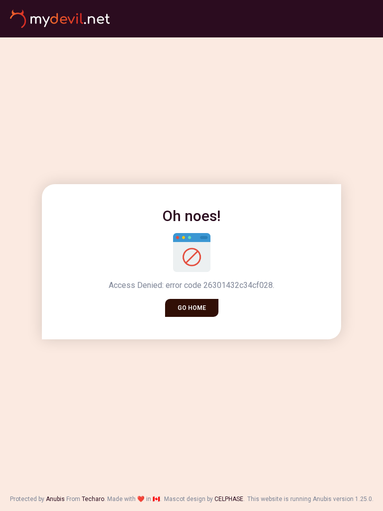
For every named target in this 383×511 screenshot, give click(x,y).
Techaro (93, 499)
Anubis (55, 499)
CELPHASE (228, 499)
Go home (192, 307)
